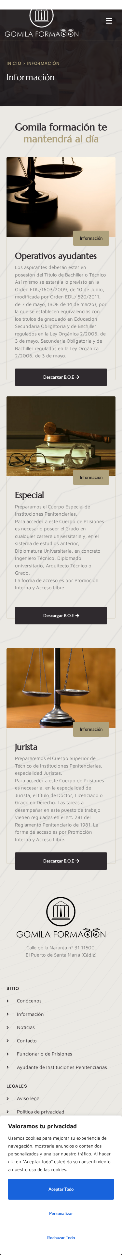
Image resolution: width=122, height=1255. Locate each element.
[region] (61, 1185)
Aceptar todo (61, 1189)
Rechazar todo (61, 1237)
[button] (108, 21)
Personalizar (61, 1213)
